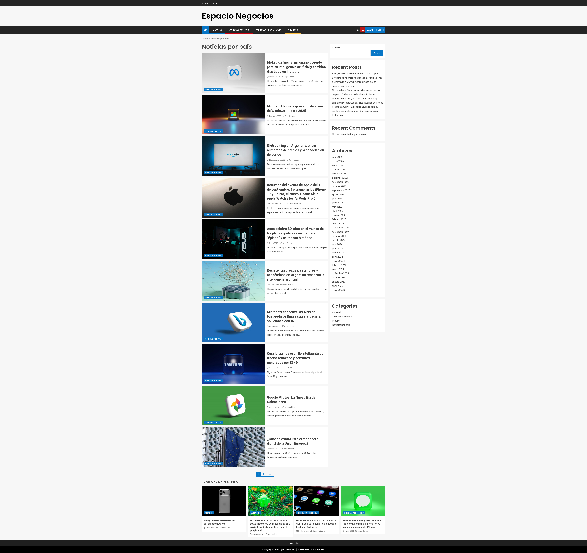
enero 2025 (338, 223)
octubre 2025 (339, 186)
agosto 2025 (338, 194)
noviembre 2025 (340, 181)
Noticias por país (239, 29)
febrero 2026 (339, 173)
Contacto (294, 542)
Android (293, 29)
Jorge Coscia (289, 77)
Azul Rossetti (290, 116)
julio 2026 (337, 156)
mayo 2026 (338, 161)
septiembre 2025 (341, 190)
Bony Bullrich (288, 284)
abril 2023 (337, 285)
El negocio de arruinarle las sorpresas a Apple (355, 73)
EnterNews (303, 549)
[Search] (358, 30)
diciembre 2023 (340, 273)
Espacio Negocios (238, 15)
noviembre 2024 (340, 231)
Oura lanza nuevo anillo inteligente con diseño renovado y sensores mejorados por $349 (296, 358)
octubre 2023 (339, 277)
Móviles (217, 29)
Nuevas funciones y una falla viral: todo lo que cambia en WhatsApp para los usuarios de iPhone (362, 524)
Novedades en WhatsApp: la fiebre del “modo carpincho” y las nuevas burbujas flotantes (316, 524)
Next (270, 474)
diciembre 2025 (340, 177)
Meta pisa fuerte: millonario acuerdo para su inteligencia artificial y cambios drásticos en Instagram (296, 67)
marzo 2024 (338, 260)
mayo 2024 (338, 252)
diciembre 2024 (340, 227)
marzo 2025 (338, 215)
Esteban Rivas (224, 528)
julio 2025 (337, 198)
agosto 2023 (338, 281)
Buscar (336, 47)
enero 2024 (338, 269)
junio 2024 (337, 248)
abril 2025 (337, 210)
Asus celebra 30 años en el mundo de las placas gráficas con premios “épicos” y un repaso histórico (295, 233)
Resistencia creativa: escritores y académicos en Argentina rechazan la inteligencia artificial (295, 274)
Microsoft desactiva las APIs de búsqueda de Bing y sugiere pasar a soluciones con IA (294, 316)
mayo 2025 (338, 206)
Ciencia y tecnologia (268, 29)
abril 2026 (337, 165)
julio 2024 (337, 244)
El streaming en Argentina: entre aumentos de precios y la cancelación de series (295, 150)
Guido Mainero (295, 203)
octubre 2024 (339, 235)
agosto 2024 (338, 240)
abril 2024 (337, 256)
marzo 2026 (338, 169)
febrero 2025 (339, 219)
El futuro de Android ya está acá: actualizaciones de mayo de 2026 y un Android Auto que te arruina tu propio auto (357, 81)
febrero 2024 (339, 264)
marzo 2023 (338, 289)
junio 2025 (337, 202)
